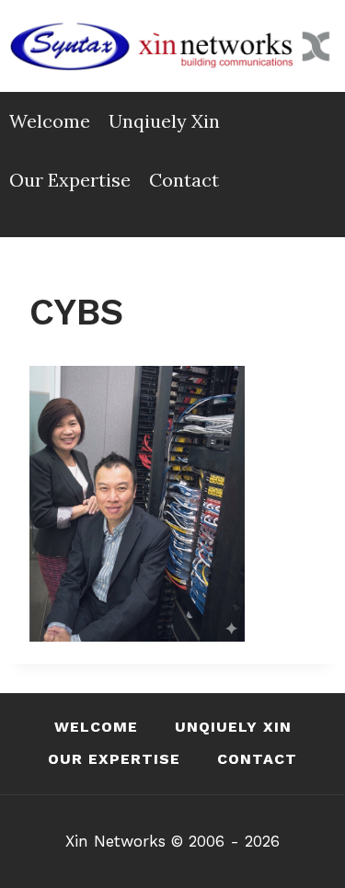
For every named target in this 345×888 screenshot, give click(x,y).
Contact (184, 179)
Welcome (49, 120)
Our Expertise (70, 179)
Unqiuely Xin (164, 120)
